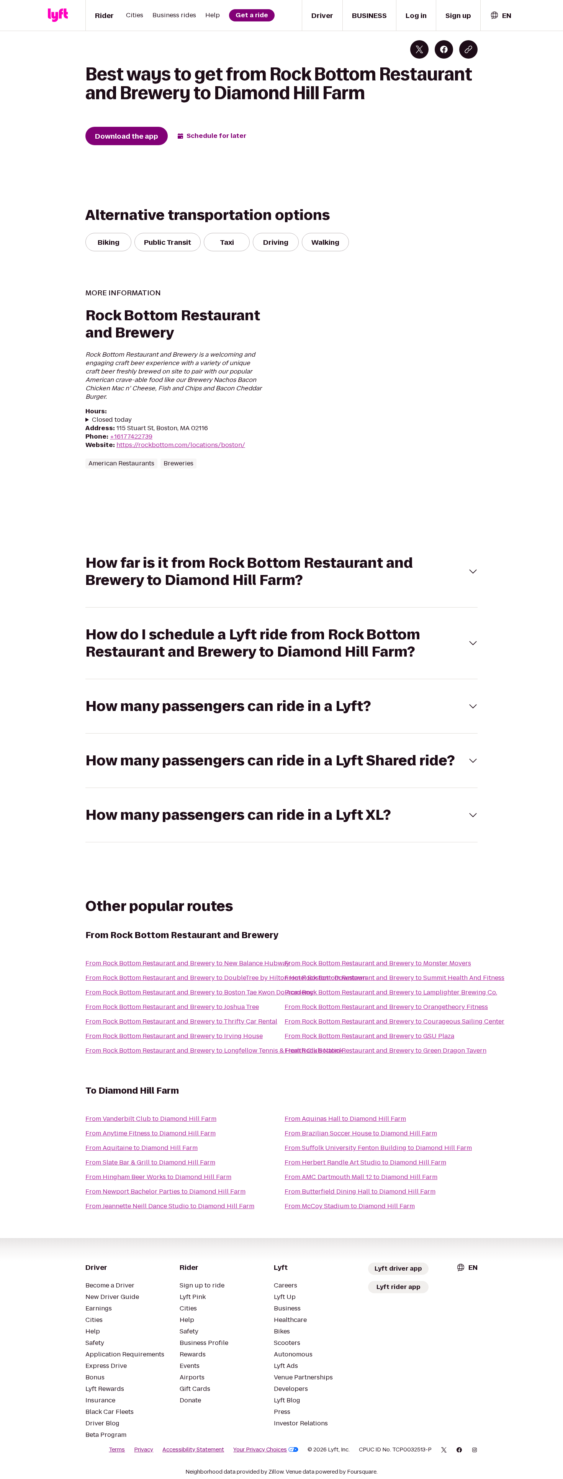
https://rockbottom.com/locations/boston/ (180, 445)
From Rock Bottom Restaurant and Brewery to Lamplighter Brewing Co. (391, 992)
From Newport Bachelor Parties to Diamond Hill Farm (165, 1191)
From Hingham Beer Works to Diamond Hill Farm (158, 1177)
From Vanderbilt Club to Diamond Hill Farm (150, 1118)
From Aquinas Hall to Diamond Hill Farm (345, 1118)
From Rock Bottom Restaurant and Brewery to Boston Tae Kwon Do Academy (199, 992)
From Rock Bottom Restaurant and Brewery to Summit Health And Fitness (394, 977)
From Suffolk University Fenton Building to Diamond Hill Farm (378, 1147)
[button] (281, 571)
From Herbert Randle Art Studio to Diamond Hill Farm (365, 1162)
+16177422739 (131, 436)
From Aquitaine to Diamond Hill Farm (141, 1147)
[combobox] (500, 15)
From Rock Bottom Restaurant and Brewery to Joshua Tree (172, 1006)
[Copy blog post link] (468, 49)
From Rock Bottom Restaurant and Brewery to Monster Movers (378, 963)
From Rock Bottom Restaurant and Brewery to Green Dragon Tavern (385, 1050)
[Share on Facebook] (444, 49)
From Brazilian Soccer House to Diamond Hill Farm (361, 1133)
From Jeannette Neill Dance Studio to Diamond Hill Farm (169, 1206)
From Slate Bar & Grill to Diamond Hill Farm (150, 1162)
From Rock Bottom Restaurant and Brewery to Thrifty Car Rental (181, 1021)
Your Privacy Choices (260, 1449)
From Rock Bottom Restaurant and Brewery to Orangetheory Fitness (386, 1006)
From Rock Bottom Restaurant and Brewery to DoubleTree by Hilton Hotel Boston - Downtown (226, 977)
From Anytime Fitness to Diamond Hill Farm (150, 1133)
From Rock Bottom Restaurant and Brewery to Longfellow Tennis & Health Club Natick (214, 1050)
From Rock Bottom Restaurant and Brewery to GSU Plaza (369, 1036)
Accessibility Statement (193, 1449)
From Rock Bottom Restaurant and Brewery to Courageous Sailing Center (394, 1021)
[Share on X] (419, 49)
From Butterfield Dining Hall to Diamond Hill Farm (360, 1191)
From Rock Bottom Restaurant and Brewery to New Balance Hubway (187, 963)
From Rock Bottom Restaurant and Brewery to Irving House (174, 1036)
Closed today (112, 420)
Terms (117, 1449)
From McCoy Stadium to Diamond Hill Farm (350, 1206)
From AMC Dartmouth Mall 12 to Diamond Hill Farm (361, 1177)
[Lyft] (58, 15)
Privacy (143, 1449)
